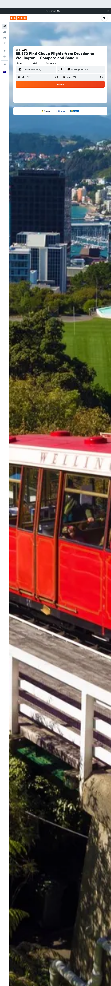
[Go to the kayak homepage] (18, 18)
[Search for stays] (4, 32)
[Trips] (4, 64)
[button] (108, 11)
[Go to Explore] (4, 51)
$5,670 (22, 53)
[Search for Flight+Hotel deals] (4, 43)
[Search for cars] (4, 37)
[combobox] (51, 63)
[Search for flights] (4, 26)
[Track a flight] (4, 56)
